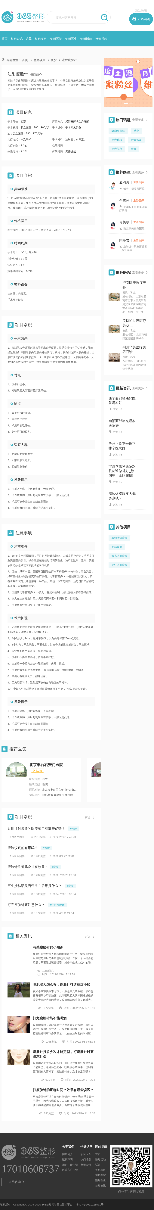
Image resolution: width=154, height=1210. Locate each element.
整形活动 (86, 38)
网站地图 (141, 10)
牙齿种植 (117, 139)
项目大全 (86, 1154)
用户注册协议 (70, 1164)
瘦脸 (54, 60)
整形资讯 (17, 38)
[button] (126, 103)
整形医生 (71, 38)
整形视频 (101, 38)
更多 (90, 817)
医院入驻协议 (70, 1169)
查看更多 (140, 119)
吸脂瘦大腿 (118, 130)
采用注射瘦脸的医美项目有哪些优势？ (36, 829)
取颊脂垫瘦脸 (119, 537)
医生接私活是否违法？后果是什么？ (35, 886)
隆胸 (133, 148)
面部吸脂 (117, 546)
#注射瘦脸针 (57, 904)
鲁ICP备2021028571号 (89, 1204)
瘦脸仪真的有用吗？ (23, 848)
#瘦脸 (73, 828)
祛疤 (136, 130)
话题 (29, 38)
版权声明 (67, 1159)
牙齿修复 (136, 139)
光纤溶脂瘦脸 (119, 564)
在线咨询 (17, 1182)
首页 (5, 38)
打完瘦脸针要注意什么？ (26, 905)
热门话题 (86, 1159)
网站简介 (67, 1154)
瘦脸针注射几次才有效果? (27, 867)
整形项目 (41, 38)
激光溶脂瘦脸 (119, 555)
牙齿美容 (117, 148)
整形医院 (56, 38)
